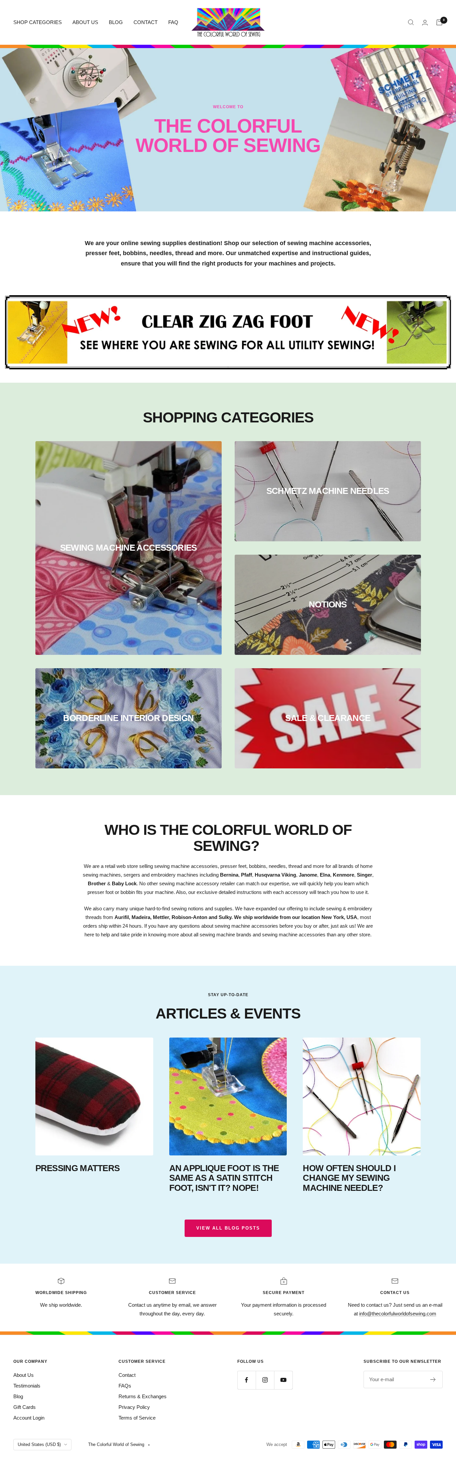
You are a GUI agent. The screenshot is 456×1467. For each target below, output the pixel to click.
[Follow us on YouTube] (283, 1380)
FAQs (125, 1386)
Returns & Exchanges (143, 1396)
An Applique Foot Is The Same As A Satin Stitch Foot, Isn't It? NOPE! (224, 1178)
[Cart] (439, 22)
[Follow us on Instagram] (265, 1380)
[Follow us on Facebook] (246, 1380)
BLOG (116, 22)
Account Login (28, 1418)
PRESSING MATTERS (77, 1168)
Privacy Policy (134, 1407)
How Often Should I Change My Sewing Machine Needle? (349, 1178)
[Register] (433, 1379)
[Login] (425, 22)
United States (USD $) (39, 1444)
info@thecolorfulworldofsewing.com (397, 1313)
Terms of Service (137, 1418)
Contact (127, 1375)
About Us (23, 1375)
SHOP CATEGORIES (37, 22)
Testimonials (26, 1386)
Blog (18, 1396)
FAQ (173, 22)
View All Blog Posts (228, 1228)
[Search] (411, 22)
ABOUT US (85, 22)
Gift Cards (24, 1407)
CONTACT (146, 22)
